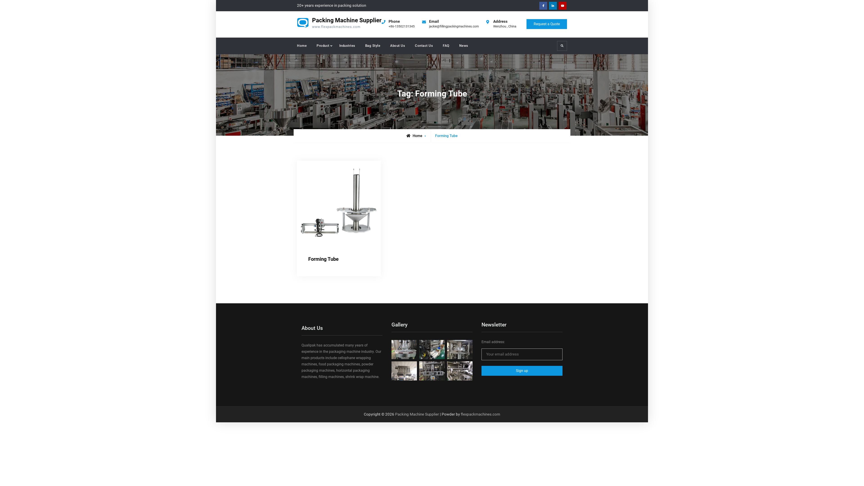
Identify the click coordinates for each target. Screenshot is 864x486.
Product (323, 46)
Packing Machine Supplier (346, 20)
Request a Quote (547, 24)
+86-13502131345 (402, 26)
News (463, 46)
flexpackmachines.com (480, 414)
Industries (347, 46)
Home (302, 46)
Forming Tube (323, 259)
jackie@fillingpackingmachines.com (454, 26)
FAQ (446, 46)
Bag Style (372, 46)
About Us (397, 46)
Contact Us (424, 46)
